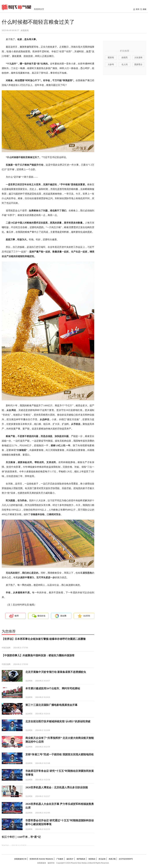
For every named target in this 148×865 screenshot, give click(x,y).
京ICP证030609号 (126, 859)
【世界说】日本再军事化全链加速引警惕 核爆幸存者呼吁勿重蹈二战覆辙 (44, 638)
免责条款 (91, 859)
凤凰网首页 (39, 9)
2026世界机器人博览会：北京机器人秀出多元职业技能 (56, 787)
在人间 (125, 64)
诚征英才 (69, 859)
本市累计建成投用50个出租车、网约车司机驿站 (52, 688)
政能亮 (125, 57)
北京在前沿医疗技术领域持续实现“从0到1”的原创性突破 (57, 721)
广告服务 (59, 859)
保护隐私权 (81, 859)
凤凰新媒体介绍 (20, 859)
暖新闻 (111, 57)
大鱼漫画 (138, 57)
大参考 (111, 64)
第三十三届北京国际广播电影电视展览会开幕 (51, 704)
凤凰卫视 (112, 859)
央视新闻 (25, 30)
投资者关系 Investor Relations (41, 859)
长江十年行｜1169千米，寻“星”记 (21, 836)
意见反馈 (102, 859)
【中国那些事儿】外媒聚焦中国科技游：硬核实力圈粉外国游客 (38, 655)
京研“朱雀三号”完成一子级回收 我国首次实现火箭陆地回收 (59, 754)
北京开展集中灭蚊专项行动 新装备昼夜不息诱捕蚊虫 (55, 671)
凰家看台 (138, 64)
